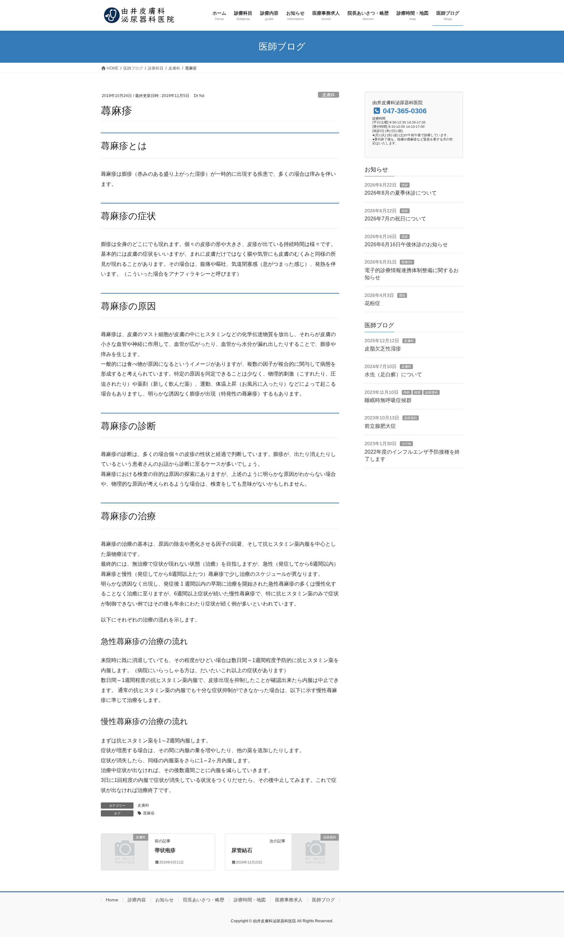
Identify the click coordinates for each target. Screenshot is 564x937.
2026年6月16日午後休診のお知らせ (406, 244)
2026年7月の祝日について (395, 218)
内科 (406, 392)
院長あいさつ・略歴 (203, 899)
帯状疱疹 (165, 850)
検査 (417, 392)
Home (112, 899)
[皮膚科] (124, 848)
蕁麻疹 (149, 813)
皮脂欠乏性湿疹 (383, 348)
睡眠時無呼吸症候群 (388, 400)
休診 (404, 185)
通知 (402, 295)
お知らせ (164, 899)
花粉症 (372, 303)
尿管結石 (241, 850)
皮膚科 (328, 94)
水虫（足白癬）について (393, 374)
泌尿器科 (431, 392)
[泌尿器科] (315, 848)
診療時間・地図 (250, 899)
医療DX (407, 262)
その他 (406, 443)
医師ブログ (323, 899)
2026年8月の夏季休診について (401, 193)
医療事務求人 (289, 899)
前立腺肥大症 (380, 426)
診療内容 (137, 899)
